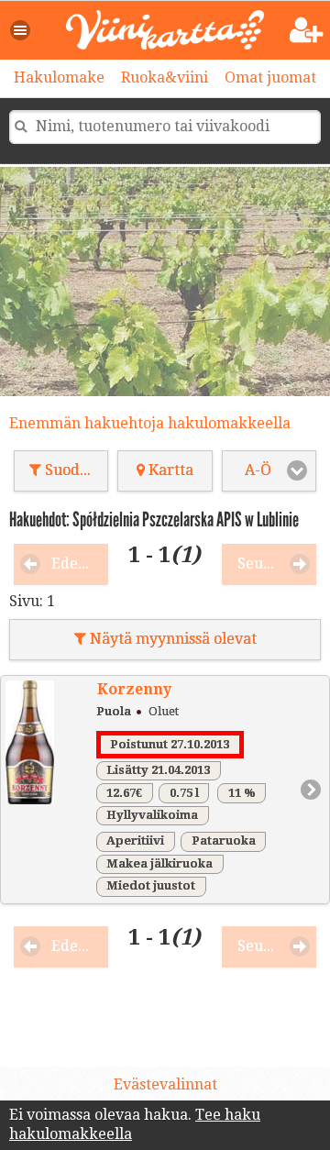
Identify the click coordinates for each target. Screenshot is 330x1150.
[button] (21, 30)
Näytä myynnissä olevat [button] (171, 638)
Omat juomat (270, 77)
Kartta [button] (169, 470)
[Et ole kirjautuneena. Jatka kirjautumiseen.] (307, 31)
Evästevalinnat (165, 1084)
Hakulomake (59, 77)
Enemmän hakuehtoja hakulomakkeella (150, 423)
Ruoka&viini (164, 77)
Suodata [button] (71, 470)
